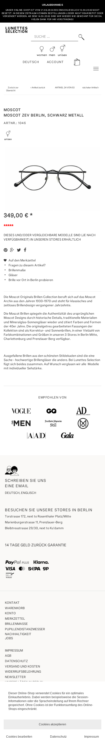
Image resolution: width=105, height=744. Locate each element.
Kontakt (12, 603)
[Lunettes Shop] (16, 29)
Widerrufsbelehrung (23, 671)
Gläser (13, 275)
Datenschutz (16, 661)
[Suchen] (81, 37)
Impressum (14, 650)
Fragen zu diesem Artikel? (27, 265)
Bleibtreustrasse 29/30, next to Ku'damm (34, 528)
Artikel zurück (38, 88)
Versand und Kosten (22, 666)
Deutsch (31, 62)
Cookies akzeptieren (52, 724)
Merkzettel (15, 618)
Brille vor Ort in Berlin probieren (31, 280)
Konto (10, 613)
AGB (8, 655)
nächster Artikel (90, 88)
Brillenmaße (17, 270)
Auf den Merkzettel (22, 260)
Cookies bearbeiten (19, 736)
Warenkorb (15, 608)
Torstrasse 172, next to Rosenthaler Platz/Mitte (38, 516)
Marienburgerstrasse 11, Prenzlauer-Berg (34, 522)
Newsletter (15, 677)
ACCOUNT (55, 62)
